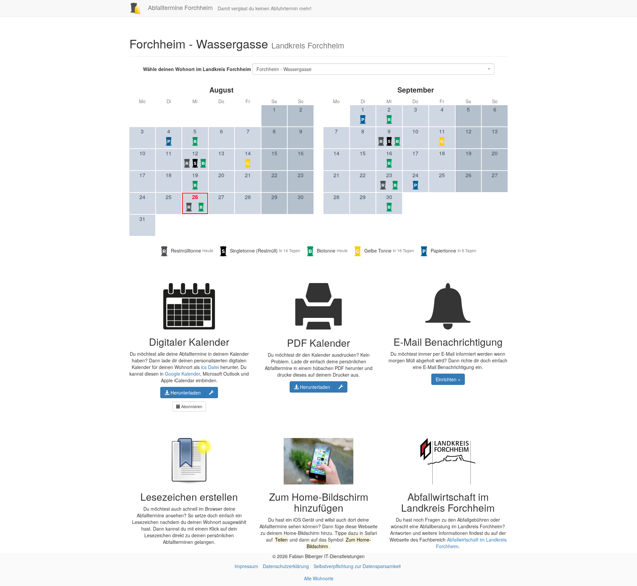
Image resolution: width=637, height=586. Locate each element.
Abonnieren (191, 406)
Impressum (246, 566)
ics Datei (210, 367)
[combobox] (373, 69)
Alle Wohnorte (318, 578)
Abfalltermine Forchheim (179, 7)
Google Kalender (182, 373)
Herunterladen (185, 392)
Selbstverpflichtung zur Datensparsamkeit (357, 566)
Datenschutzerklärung (286, 566)
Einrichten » (448, 379)
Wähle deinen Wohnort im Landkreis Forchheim (197, 69)
